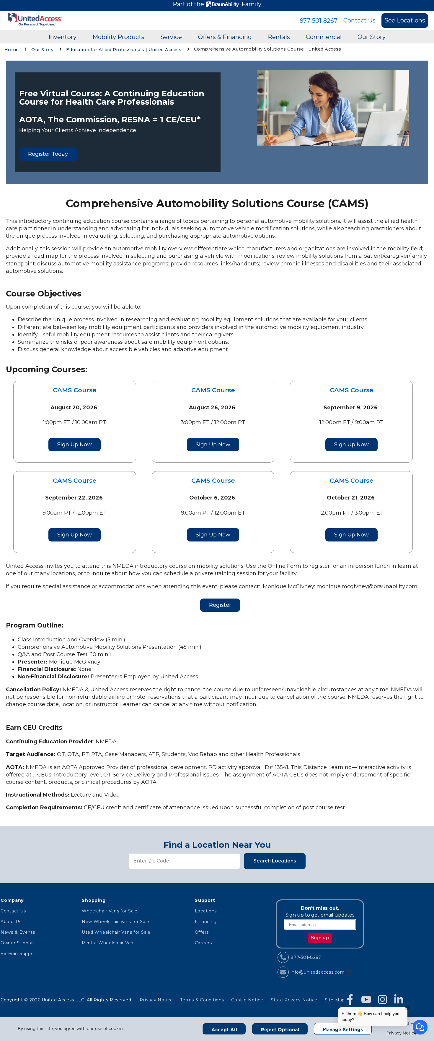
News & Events (18, 932)
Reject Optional (280, 1029)
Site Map (335, 1000)
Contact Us (359, 20)
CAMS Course (74, 390)
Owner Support (18, 943)
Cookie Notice (247, 1000)
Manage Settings (343, 1029)
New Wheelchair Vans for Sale (115, 921)
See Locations (404, 20)
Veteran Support (19, 953)
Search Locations (274, 861)
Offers (202, 932)
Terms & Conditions (202, 1000)
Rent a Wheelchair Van (107, 943)
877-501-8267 (318, 20)
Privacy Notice (401, 1033)
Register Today (48, 154)
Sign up (320, 938)
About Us (11, 921)
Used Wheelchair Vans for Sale (116, 932)
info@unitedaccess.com (318, 972)
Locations (206, 911)
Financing (206, 921)
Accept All (224, 1029)
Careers (203, 943)
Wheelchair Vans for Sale (110, 911)
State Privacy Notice (294, 1000)
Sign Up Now (74, 444)
